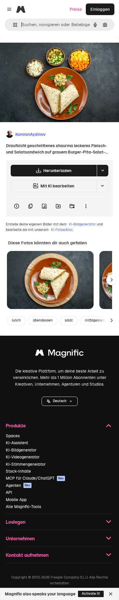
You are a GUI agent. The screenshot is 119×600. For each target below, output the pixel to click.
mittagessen (95, 320)
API (9, 492)
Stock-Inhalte (18, 471)
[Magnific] (59, 354)
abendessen (43, 320)
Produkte (16, 425)
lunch (16, 320)
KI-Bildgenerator (82, 224)
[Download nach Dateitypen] (102, 170)
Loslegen (15, 522)
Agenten (18, 485)
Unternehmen (20, 538)
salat (69, 320)
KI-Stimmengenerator (26, 464)
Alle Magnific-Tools (23, 506)
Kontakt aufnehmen (27, 555)
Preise (76, 9)
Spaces (13, 435)
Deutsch (59, 401)
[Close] (110, 593)
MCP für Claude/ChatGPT (35, 478)
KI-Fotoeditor (61, 229)
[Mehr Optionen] (86, 206)
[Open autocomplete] (13, 25)
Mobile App (16, 499)
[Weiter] (111, 280)
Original (37, 50)
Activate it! (91, 593)
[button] (60, 401)
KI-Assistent (17, 442)
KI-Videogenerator (23, 457)
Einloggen (100, 9)
